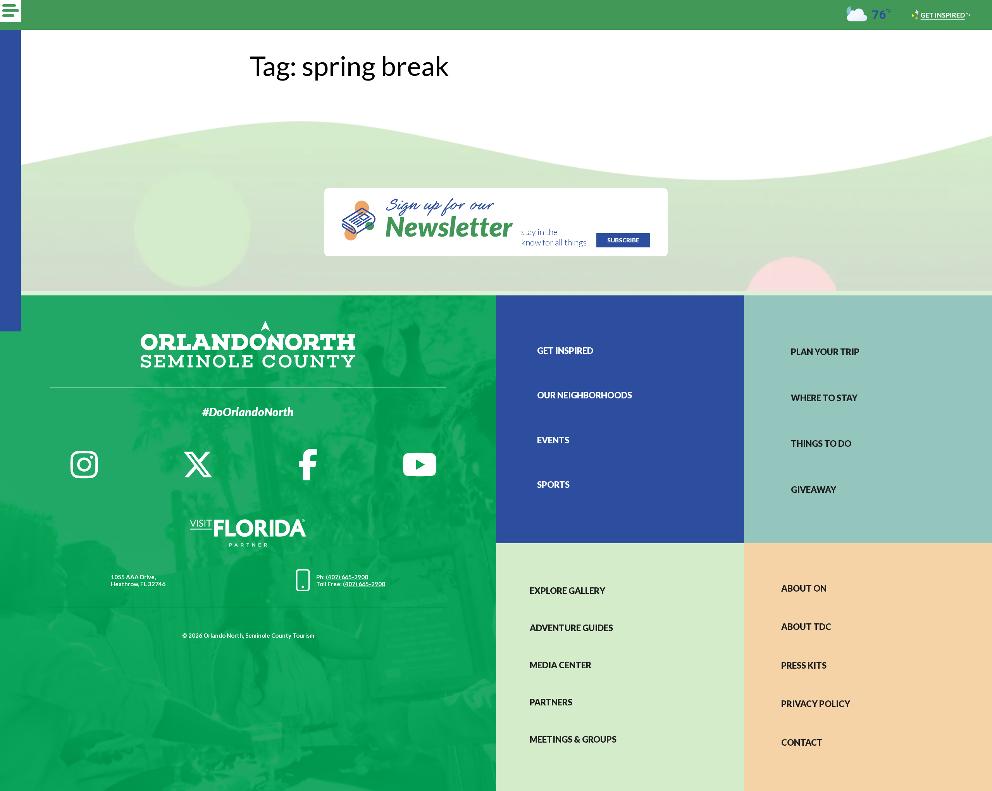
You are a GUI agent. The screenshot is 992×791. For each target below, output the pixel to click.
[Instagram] (84, 464)
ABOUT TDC (806, 626)
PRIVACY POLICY (815, 703)
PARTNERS (551, 702)
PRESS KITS (804, 665)
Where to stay (824, 398)
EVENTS (553, 440)
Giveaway (813, 489)
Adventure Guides (571, 628)
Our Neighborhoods (584, 395)
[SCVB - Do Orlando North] (248, 343)
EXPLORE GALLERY (567, 590)
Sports (553, 484)
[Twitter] (198, 464)
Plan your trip (825, 352)
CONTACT (802, 742)
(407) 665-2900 (347, 576)
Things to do (821, 443)
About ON (804, 588)
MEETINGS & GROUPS (573, 739)
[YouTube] (419, 464)
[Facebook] (308, 464)
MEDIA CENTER (560, 665)
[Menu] (10, 11)
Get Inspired (565, 350)
